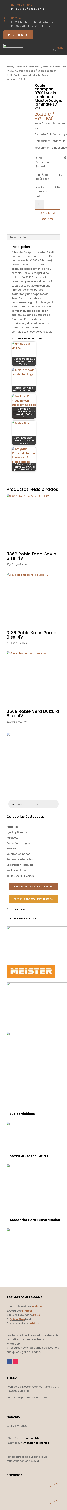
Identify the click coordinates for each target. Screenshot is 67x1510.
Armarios (12, 827)
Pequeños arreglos (19, 843)
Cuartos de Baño (25, 70)
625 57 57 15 (36, 9)
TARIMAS (20, 66)
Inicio (10, 66)
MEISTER (47, 66)
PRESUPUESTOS (18, 35)
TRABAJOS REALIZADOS (20, 875)
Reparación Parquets (20, 865)
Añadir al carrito (47, 216)
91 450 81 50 (18, 9)
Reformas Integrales (20, 859)
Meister (37, 1306)
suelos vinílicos (16, 870)
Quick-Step (17, 1319)
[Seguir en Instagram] (15, 1361)
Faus (36, 1315)
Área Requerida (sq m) (42, 162)
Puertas (12, 848)
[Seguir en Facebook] (9, 1361)
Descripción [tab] (18, 237)
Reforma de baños (18, 854)
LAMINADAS (34, 66)
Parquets (12, 837)
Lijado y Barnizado (18, 832)
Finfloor (27, 1310)
